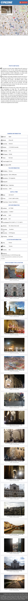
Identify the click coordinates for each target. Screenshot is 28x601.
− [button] (26, 32)
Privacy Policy (21, 594)
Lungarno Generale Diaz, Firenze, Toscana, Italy (14, 589)
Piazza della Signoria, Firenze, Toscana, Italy (14, 443)
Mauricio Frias (16, 34)
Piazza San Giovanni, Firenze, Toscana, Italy (14, 279)
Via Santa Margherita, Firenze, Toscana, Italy (14, 388)
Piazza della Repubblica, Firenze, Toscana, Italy (14, 333)
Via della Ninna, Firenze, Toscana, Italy (14, 479)
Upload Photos (24, 2)
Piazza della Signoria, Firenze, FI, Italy (14, 424)
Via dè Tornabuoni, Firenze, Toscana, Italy (14, 406)
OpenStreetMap (25, 34)
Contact (26, 594)
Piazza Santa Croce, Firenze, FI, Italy (14, 570)
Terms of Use (15, 594)
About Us (11, 594)
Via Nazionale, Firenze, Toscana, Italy (14, 552)
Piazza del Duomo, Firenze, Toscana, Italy (14, 297)
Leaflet (8, 34)
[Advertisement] (14, 50)
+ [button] (26, 30)
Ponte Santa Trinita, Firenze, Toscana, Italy (14, 534)
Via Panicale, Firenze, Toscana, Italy (14, 516)
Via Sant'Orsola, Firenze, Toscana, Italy (14, 497)
